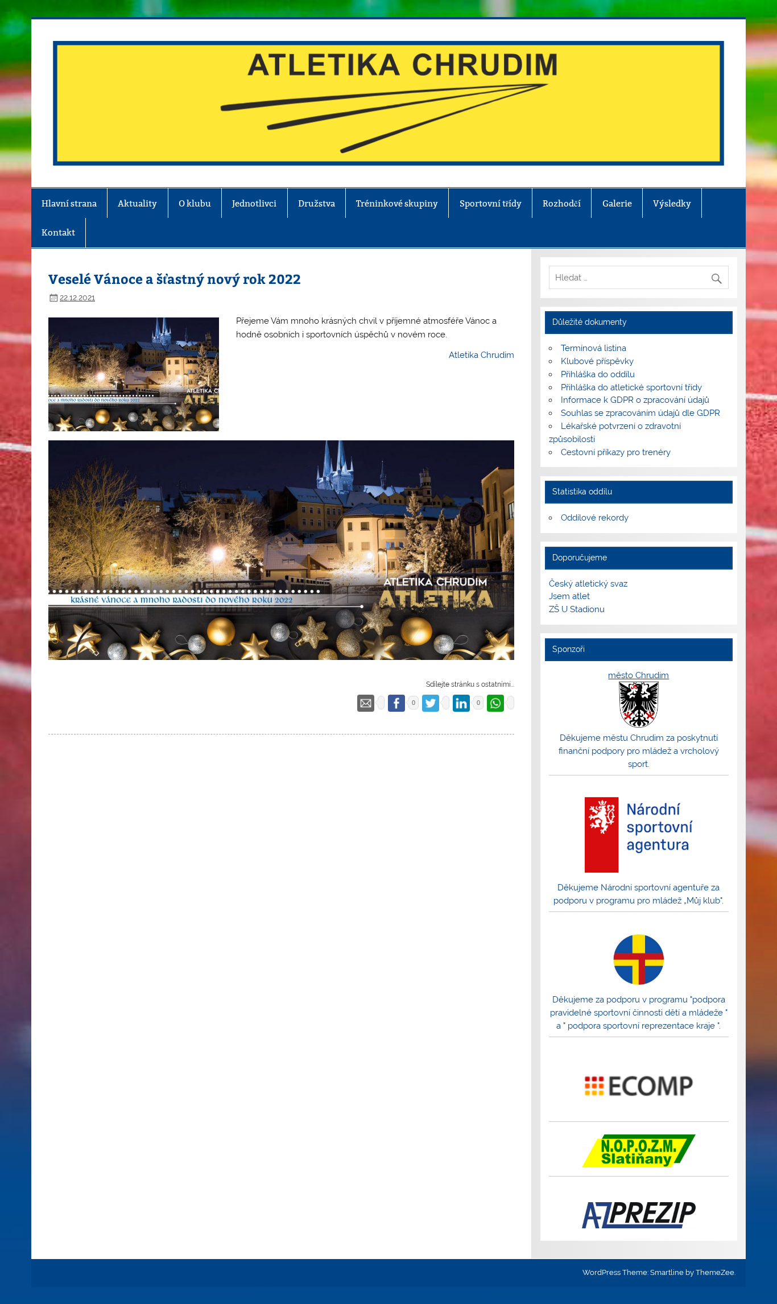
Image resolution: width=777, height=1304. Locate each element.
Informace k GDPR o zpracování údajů (635, 400)
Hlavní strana (69, 203)
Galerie (617, 203)
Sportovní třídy (491, 203)
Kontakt (58, 232)
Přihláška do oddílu (598, 374)
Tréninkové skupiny (397, 203)
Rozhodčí (562, 203)
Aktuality (137, 203)
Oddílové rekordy (595, 518)
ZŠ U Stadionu (577, 609)
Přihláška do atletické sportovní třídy (631, 387)
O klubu (195, 203)
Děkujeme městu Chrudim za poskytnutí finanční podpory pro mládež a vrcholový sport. (639, 751)
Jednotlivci (254, 203)
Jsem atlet (569, 596)
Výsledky (672, 203)
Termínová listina (593, 348)
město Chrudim (638, 675)
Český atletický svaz (588, 584)
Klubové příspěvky (597, 361)
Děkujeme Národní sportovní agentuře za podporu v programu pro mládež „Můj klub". (638, 894)
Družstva (316, 203)
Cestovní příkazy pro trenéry (616, 452)
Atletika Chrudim (481, 355)
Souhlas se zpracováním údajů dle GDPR (640, 413)
